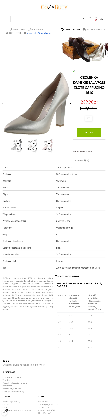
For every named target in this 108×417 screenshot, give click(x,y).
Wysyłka (6, 380)
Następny (70, 103)
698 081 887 (43, 401)
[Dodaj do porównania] (18, 148)
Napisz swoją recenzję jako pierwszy (24, 364)
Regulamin (7, 385)
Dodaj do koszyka (92, 133)
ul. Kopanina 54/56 (46, 410)
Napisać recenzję (82, 151)
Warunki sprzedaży (11, 401)
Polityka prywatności (12, 388)
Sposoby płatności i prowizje (16, 383)
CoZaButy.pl (43, 407)
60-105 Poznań (44, 413)
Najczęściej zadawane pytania (17, 410)
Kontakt (6, 404)
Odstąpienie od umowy (13, 391)
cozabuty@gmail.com (39, 33)
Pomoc (6, 407)
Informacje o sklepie (12, 377)
